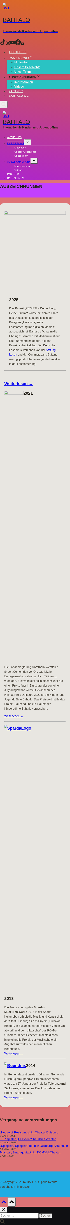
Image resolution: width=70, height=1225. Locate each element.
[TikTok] (3, 43)
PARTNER (16, 91)
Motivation (21, 62)
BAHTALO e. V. (19, 95)
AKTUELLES (17, 52)
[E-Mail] (22, 43)
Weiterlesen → (18, 383)
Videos (19, 86)
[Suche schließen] (3, 1210)
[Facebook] (18, 43)
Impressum (24, 1186)
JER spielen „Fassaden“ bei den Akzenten (28, 1139)
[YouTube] (12, 43)
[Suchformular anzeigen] (4, 104)
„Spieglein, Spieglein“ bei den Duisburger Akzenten (34, 1146)
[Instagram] (8, 43)
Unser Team (22, 71)
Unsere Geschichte (27, 67)
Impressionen (23, 82)
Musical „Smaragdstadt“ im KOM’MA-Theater (30, 1152)
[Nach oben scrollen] (4, 1203)
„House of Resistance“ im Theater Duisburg (29, 1132)
